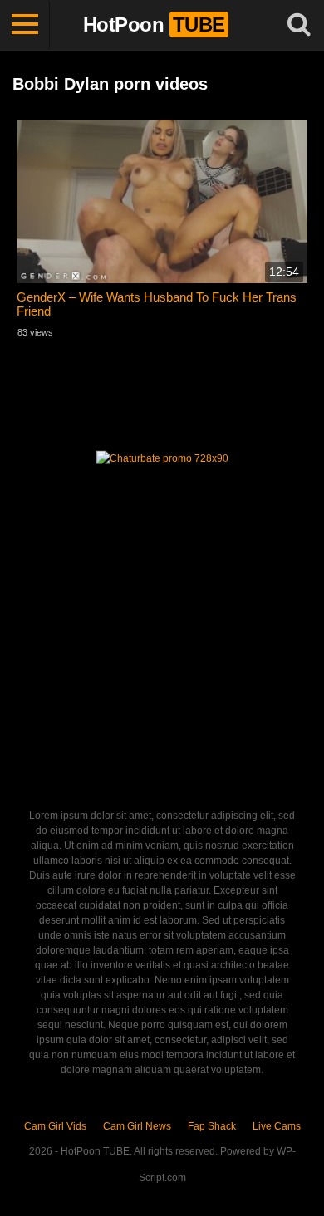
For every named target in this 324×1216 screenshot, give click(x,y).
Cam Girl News (137, 1126)
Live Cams (277, 1126)
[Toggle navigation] (25, 25)
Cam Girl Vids (55, 1126)
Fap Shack (212, 1126)
